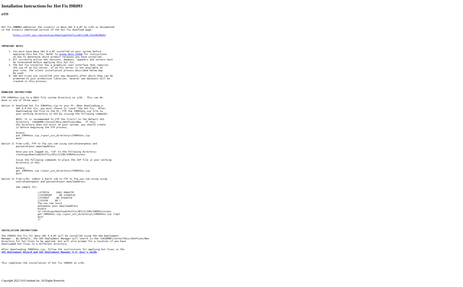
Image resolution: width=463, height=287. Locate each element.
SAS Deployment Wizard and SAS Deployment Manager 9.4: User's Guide (49, 252)
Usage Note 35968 (70, 54)
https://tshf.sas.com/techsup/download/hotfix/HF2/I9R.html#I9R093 (59, 35)
